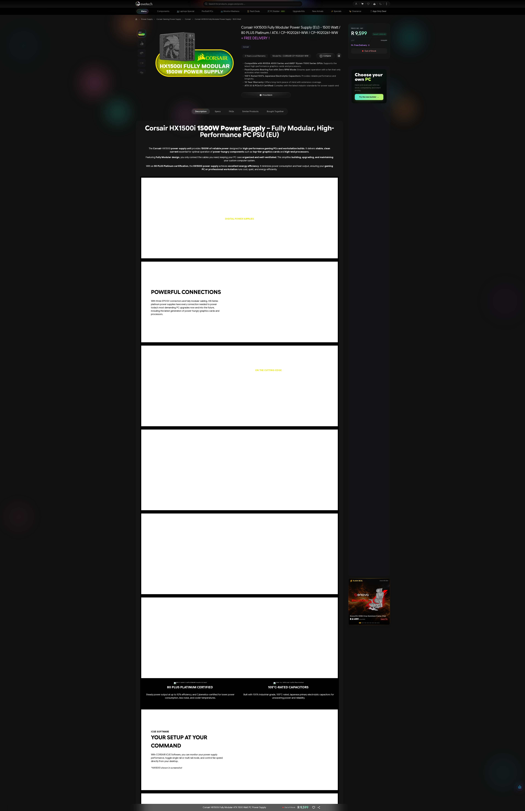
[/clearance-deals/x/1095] (369, 297)
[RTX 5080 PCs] (369, 382)
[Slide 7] (369, 622)
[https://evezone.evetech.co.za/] (369, 510)
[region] (369, 126)
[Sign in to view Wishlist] (368, 3)
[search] (252, 3)
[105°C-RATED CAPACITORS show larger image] (288, 698)
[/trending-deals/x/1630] (369, 339)
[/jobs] (369, 553)
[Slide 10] (374, 622)
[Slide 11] (376, 622)
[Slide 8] (371, 622)
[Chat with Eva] (374, 3)
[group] (292, 47)
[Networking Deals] (369, 254)
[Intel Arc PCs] (369, 424)
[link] (163, 11)
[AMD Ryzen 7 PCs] (368, 467)
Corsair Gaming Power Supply (168, 19)
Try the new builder (369, 97)
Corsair (188, 19)
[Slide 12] (378, 622)
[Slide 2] (361, 622)
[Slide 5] (366, 622)
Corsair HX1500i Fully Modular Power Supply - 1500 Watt (218, 19)
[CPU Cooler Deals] (369, 168)
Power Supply (147, 19)
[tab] (201, 111)
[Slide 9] (373, 622)
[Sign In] (356, 3)
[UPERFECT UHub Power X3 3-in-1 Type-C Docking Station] (369, 126)
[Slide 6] (368, 622)
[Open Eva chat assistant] (520, 787)
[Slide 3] (363, 622)
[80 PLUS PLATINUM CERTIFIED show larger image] (190, 698)
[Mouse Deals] (368, 211)
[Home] (136, 19)
